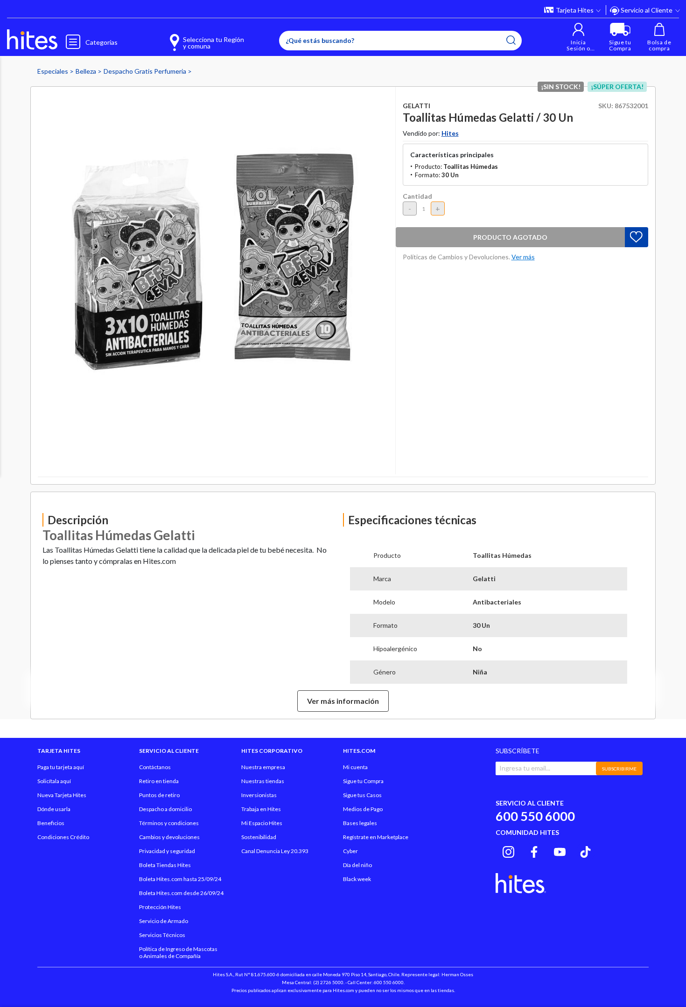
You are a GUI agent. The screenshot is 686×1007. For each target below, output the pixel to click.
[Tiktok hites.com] (585, 850)
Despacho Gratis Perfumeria (146, 71)
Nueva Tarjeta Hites (61, 795)
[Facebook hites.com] (534, 850)
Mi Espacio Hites (261, 822)
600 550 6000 (535, 816)
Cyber (350, 850)
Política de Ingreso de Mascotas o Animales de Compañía (178, 952)
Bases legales (360, 822)
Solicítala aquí (54, 781)
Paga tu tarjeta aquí (60, 767)
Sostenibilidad (258, 836)
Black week (357, 878)
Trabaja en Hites (261, 809)
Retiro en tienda (159, 781)
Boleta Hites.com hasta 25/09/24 (180, 878)
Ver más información (343, 700)
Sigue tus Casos (362, 795)
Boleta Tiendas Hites (165, 864)
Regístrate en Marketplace (375, 836)
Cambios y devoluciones (169, 836)
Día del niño (357, 864)
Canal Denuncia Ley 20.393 (274, 850)
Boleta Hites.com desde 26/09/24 (181, 892)
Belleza (87, 71)
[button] (578, 37)
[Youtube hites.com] (560, 850)
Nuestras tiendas (262, 781)
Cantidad (417, 196)
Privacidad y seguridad (167, 850)
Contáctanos (155, 767)
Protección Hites (160, 906)
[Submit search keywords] (511, 40)
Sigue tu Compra (363, 781)
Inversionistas (259, 795)
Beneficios (50, 822)
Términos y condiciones (169, 822)
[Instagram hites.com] (508, 850)
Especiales (53, 71)
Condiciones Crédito (63, 836)
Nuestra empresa (263, 767)
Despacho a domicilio (165, 809)
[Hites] (32, 39)
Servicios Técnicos (162, 934)
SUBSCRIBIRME (619, 768)
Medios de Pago (363, 809)
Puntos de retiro (159, 795)
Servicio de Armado (163, 920)
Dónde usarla (53, 809)
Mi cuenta (355, 767)
